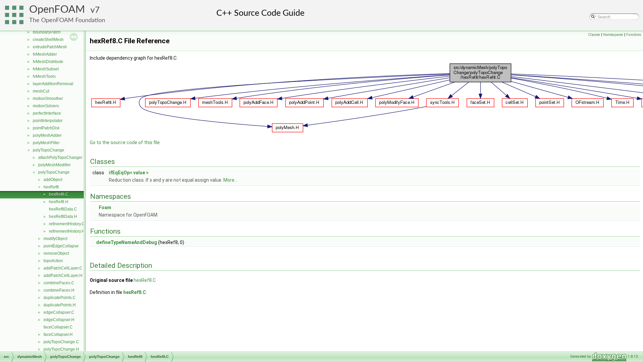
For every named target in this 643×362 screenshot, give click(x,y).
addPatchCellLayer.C (63, 268)
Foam (105, 207)
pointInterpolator (48, 120)
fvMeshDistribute (48, 61)
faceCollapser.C (58, 327)
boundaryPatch (47, 32)
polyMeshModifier (54, 165)
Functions (633, 35)
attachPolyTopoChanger (60, 157)
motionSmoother (48, 98)
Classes (594, 35)
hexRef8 (51, 187)
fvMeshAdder (45, 54)
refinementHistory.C (67, 224)
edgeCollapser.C (59, 312)
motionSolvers (46, 106)
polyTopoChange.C (61, 342)
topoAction (53, 260)
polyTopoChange (48, 150)
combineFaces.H (59, 290)
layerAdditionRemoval (53, 83)
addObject (53, 179)
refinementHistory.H (67, 231)
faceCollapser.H (58, 334)
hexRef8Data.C (63, 209)
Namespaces (613, 35)
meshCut (41, 91)
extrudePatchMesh (50, 47)
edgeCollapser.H (59, 319)
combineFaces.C (59, 283)
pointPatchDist (46, 128)
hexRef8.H (58, 201)
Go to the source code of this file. (125, 142)
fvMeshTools (44, 76)
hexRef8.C (58, 194)
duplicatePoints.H (60, 305)
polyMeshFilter (46, 142)
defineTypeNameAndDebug (126, 242)
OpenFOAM (57, 9)
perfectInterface (47, 113)
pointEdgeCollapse (61, 246)
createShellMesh (48, 39)
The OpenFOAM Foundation (67, 20)
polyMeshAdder (47, 135)
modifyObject (55, 238)
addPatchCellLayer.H (63, 275)
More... (230, 180)
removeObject (56, 253)
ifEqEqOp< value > (129, 172)
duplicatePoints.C (60, 297)
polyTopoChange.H (61, 349)
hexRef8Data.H (63, 216)
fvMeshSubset (46, 69)
